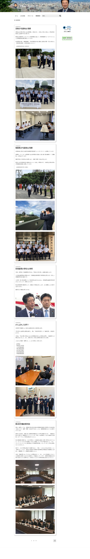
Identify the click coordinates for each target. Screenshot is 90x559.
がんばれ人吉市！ (22, 325)
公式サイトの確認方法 (67, 31)
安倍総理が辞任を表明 (24, 269)
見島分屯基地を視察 (23, 29)
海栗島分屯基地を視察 (24, 148)
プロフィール (30, 15)
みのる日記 (22, 15)
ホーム (16, 15)
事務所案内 (38, 15)
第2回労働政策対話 (22, 424)
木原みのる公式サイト (29, 6)
